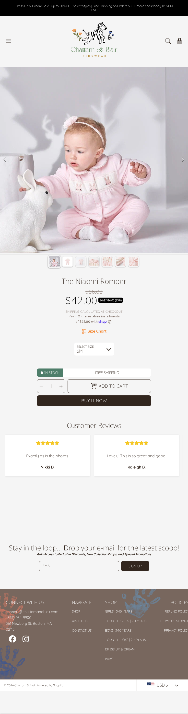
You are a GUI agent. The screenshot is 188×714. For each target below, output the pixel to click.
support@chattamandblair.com (32, 611)
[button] (8, 40)
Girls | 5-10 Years (118, 611)
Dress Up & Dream (120, 649)
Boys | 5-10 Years (118, 630)
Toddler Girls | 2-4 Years (125, 621)
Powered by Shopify (49, 685)
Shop (76, 611)
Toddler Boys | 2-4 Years (125, 640)
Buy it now (94, 400)
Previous (5, 160)
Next (183, 160)
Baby (109, 659)
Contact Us (82, 630)
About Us (79, 621)
